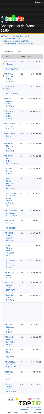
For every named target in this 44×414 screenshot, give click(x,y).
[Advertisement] (19, 312)
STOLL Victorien (9, 246)
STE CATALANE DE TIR (10, 265)
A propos (11, 399)
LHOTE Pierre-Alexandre (10, 180)
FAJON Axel (11, 295)
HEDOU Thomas (9, 385)
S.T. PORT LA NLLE (10, 343)
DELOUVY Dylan (10, 112)
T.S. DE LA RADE (10, 377)
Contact (37, 399)
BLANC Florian (9, 99)
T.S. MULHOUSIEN (12, 92)
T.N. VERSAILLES (11, 226)
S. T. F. (9, 277)
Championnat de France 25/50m (16, 41)
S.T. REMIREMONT (12, 67)
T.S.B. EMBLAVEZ (10, 288)
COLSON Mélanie (9, 350)
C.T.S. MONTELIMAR (12, 162)
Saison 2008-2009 (13, 38)
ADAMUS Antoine (9, 338)
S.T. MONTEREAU (11, 390)
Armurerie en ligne (34, 407)
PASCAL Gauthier (9, 75)
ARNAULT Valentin (10, 221)
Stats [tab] (19, 51)
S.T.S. (8, 138)
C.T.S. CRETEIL (9, 117)
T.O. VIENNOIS (10, 355)
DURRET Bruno (9, 157)
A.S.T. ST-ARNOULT (10, 239)
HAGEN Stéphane (10, 325)
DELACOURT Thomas (11, 62)
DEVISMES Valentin (10, 363)
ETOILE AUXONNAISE (11, 186)
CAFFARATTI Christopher (11, 211)
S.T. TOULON (11, 215)
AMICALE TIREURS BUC (10, 252)
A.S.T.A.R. (10, 128)
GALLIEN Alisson (9, 283)
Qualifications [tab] (8, 51)
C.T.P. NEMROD (10, 80)
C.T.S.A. (9, 173)
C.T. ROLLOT (11, 367)
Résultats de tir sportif (20, 36)
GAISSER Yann (10, 87)
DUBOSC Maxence (9, 144)
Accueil (6, 36)
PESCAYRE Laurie (10, 134)
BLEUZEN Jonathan (10, 373)
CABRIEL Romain (9, 169)
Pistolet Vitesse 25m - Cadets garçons (18, 43)
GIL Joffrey (10, 260)
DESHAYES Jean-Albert (10, 124)
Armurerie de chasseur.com (31, 409)
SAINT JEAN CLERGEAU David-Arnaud (11, 197)
